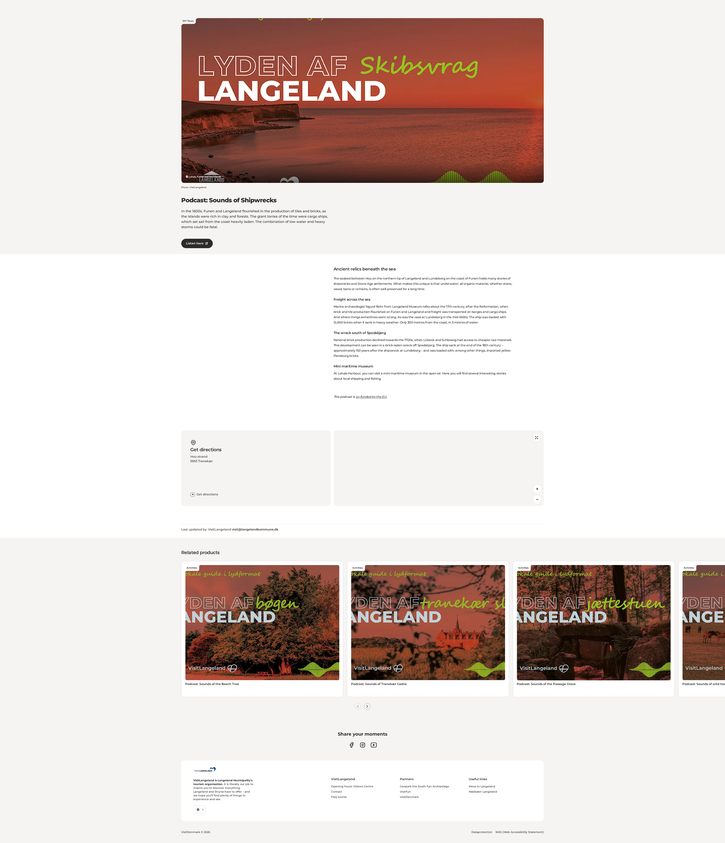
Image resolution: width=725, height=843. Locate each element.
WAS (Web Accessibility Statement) (519, 832)
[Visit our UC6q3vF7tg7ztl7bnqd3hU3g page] (373, 745)
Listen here (195, 243)
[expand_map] (536, 437)
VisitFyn (405, 791)
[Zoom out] (537, 499)
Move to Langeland (482, 786)
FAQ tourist (339, 797)
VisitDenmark (409, 797)
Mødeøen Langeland (483, 791)
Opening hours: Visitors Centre (352, 786)
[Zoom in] (537, 488)
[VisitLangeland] (204, 769)
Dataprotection (481, 832)
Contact (336, 791)
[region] (439, 468)
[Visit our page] (351, 745)
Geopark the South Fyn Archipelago (424, 786)
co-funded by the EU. (371, 397)
